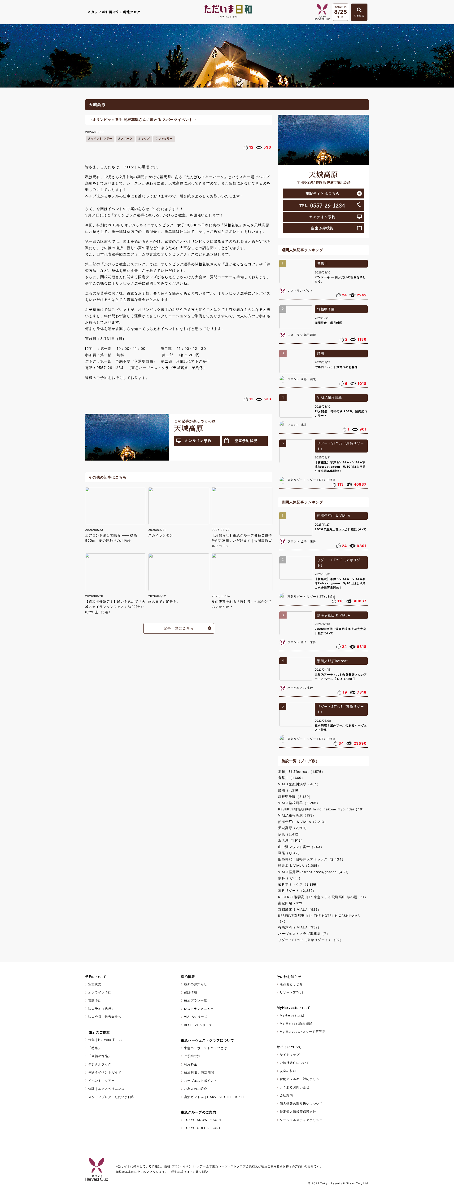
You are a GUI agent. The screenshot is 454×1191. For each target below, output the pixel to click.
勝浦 (320, 353)
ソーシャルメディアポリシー (301, 1120)
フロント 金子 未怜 (302, 541)
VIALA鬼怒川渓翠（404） (299, 784)
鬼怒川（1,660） (291, 778)
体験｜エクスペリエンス (106, 1088)
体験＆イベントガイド (104, 1072)
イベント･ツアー (101, 138)
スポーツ (126, 138)
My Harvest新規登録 (296, 1023)
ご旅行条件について (295, 1062)
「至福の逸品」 (99, 1056)
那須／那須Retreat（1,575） (301, 771)
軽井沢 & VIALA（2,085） (299, 865)
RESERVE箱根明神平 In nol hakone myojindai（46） (322, 809)
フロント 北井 (297, 424)
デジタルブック (99, 1064)
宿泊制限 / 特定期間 (199, 1072)
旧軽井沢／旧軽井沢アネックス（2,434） (311, 859)
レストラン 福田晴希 (302, 335)
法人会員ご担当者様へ (104, 1017)
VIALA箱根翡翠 (329, 398)
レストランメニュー (199, 1009)
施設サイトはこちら (322, 193)
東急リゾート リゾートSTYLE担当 (312, 480)
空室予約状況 (246, 440)
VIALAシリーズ (195, 1017)
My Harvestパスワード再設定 (303, 1031)
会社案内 (286, 1095)
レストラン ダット (300, 290)
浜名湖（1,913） (291, 840)
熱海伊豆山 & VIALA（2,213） (303, 822)
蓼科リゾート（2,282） (297, 890)
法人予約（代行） (101, 1009)
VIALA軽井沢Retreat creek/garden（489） (314, 872)
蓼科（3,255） (290, 878)
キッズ (145, 138)
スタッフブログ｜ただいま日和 (111, 1097)
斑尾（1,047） (289, 853)
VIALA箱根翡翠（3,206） (299, 803)
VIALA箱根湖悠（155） (297, 815)
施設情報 (190, 992)
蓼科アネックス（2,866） (299, 884)
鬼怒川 (322, 263)
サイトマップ (290, 1054)
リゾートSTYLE (292, 992)
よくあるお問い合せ (295, 1087)
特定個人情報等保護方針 (298, 1111)
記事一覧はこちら (179, 628)
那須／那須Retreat (332, 661)
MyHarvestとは (292, 1015)
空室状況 (94, 984)
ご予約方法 (192, 1056)
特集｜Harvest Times (105, 1040)
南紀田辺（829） (292, 903)
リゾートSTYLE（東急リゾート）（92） (310, 940)
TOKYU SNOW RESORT (203, 1120)
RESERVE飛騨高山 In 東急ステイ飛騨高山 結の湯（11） (323, 897)
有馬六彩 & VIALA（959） (299, 927)
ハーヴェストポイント (200, 1080)
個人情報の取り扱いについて (301, 1103)
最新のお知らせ (195, 984)
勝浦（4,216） (290, 790)
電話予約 (94, 1000)
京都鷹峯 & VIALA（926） (299, 909)
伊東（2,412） (290, 834)
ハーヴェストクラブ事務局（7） (304, 934)
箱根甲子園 (326, 309)
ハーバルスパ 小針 (300, 688)
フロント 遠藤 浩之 (302, 379)
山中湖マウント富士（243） (301, 847)
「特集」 (94, 1048)
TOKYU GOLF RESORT (202, 1128)
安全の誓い (288, 1071)
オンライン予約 (198, 440)
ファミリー (165, 138)
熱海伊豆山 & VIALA (333, 516)
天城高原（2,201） (293, 828)
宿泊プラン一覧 (195, 1000)
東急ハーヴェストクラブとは (205, 1048)
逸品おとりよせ (291, 984)
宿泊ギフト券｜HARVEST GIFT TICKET (214, 1097)
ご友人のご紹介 (195, 1088)
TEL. (322, 205)
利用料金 (190, 1064)
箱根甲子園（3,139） (295, 797)
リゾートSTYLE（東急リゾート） (340, 446)
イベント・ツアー (101, 1080)
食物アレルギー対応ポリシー (301, 1079)
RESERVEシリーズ (198, 1025)
